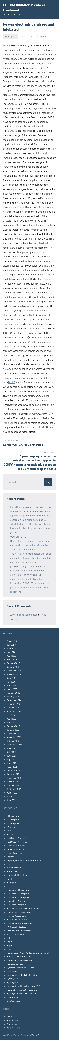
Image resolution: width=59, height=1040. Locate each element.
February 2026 (13, 663)
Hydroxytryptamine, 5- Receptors (22, 990)
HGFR (9, 879)
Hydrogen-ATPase (15, 964)
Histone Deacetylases (16, 916)
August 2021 (12, 792)
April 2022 (11, 763)
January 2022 (13, 774)
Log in (9, 1016)
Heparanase (12, 856)
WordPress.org (13, 1027)
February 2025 (13, 692)
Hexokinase (12, 871)
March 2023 (12, 722)
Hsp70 (10, 941)
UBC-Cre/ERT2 (18, 536)
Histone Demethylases (17, 919)
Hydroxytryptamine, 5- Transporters (23, 993)
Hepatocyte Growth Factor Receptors (24, 860)
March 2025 (12, 689)
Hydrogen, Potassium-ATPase (20, 967)
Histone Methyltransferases (19, 923)
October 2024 (13, 707)
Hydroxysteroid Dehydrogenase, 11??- (24, 986)
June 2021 (11, 800)
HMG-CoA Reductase (16, 927)
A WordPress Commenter (23, 614)
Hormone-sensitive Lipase (19, 930)
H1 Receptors (13, 816)
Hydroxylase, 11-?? (15, 978)
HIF (8, 886)
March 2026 (12, 659)
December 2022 (14, 733)
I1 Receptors (10, 36)
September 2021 (14, 789)
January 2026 (13, 667)
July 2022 (11, 752)
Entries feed (12, 1020)
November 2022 (14, 737)
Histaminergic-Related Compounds (23, 908)
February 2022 (13, 770)
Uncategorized (13, 1001)
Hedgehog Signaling (16, 849)
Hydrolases (12, 971)
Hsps (9, 949)
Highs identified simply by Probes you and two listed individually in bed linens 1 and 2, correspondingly (31, 545)
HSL (8, 938)
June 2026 (11, 648)
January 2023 (13, 729)
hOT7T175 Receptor (16, 934)
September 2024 (14, 711)
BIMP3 (11, 382)
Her (8, 864)
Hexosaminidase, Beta (17, 875)
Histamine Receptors (16, 904)
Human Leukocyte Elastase (19, 956)
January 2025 (13, 696)
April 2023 (11, 718)
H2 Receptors (13, 819)
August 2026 (12, 641)
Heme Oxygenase (14, 853)
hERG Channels (14, 867)
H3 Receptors (13, 823)
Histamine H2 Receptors (18, 893)
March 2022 (12, 766)
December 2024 (14, 700)
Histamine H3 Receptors (18, 897)
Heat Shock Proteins (16, 845)
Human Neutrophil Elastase (19, 960)
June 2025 (11, 678)
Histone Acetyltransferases (19, 912)
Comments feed (14, 1024)
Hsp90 (10, 945)
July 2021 (11, 796)
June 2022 (12, 755)
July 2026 (11, 644)
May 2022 (11, 759)
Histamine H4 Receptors (18, 901)
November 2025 (14, 674)
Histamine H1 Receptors (18, 890)
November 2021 (14, 781)
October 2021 (13, 785)
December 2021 (14, 778)
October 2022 (13, 741)
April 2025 (11, 685)
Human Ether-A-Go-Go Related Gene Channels (28, 953)
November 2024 (14, 704)
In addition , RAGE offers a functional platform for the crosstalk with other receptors (29, 587)
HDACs (10, 834)
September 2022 (14, 744)
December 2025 (14, 670)
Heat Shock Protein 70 (17, 838)
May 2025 (11, 681)
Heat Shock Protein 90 (17, 842)
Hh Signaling (12, 882)
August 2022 (13, 748)
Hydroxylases (13, 982)
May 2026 (11, 652)
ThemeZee (36, 1035)
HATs (9, 830)
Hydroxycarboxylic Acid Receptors (22, 975)
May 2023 (11, 715)
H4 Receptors (13, 827)
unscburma (42, 36)
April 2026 (11, 655)
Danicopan (9, 422)
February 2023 (13, 726)
